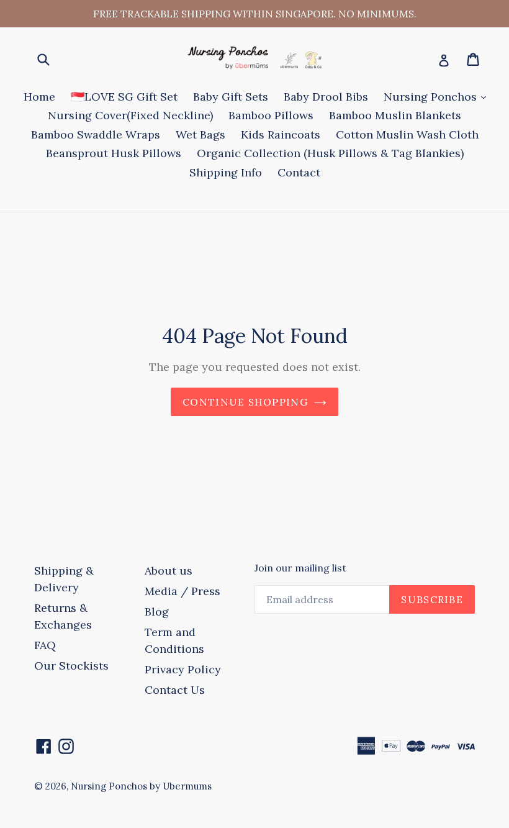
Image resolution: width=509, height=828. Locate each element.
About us (168, 570)
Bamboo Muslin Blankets (395, 115)
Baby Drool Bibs (326, 96)
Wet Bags (200, 134)
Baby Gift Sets (230, 96)
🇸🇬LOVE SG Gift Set (124, 96)
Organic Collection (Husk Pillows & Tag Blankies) (330, 153)
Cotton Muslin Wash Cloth (407, 134)
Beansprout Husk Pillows (113, 153)
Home (39, 96)
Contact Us (175, 690)
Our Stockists (71, 665)
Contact (298, 172)
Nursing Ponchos (438, 96)
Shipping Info (225, 172)
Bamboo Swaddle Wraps (95, 134)
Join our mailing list (300, 568)
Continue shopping (245, 402)
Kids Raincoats (280, 134)
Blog (157, 611)
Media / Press (182, 591)
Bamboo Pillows (270, 115)
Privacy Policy (183, 669)
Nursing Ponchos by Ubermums (141, 786)
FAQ (45, 645)
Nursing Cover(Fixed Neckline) (130, 115)
